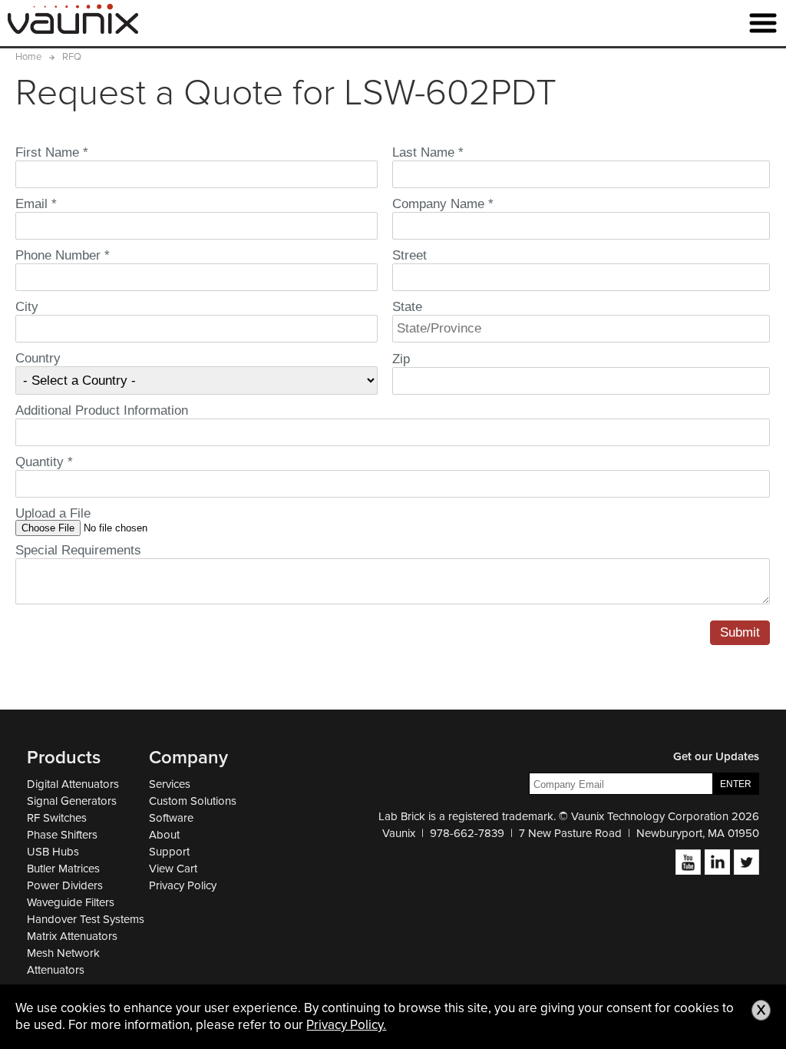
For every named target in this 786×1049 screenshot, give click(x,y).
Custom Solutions (192, 801)
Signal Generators (72, 801)
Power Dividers (65, 885)
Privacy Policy (182, 885)
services (169, 784)
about (164, 835)
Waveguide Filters (70, 902)
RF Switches (57, 818)
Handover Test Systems (85, 919)
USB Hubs (53, 852)
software (171, 818)
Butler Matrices (63, 868)
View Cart (173, 868)
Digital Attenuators (73, 784)
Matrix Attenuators (72, 936)
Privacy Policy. (346, 1025)
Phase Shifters (62, 835)
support (169, 852)
